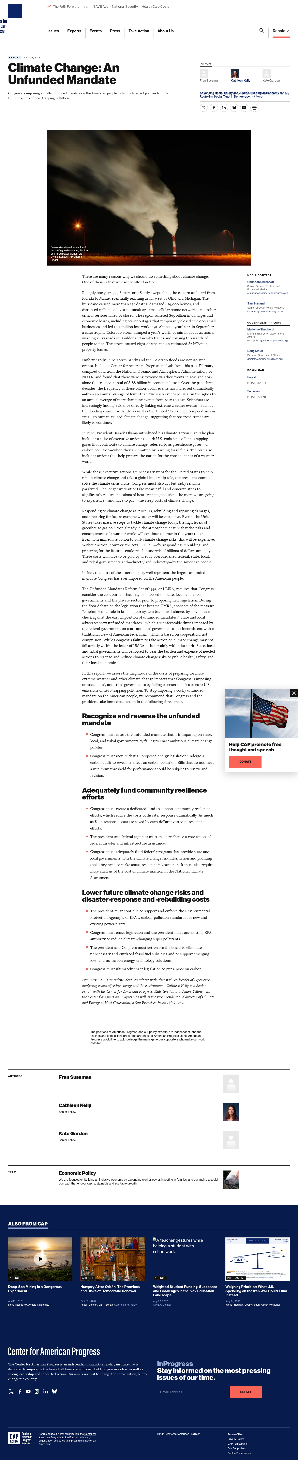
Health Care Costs (155, 6)
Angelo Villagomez (38, 1304)
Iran (86, 6)
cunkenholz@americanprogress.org (267, 293)
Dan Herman (106, 1304)
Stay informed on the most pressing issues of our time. (214, 1370)
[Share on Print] (254, 108)
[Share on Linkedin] (224, 108)
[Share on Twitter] (204, 108)
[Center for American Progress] (15, 19)
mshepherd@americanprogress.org (267, 340)
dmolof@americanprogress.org (265, 358)
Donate (279, 30)
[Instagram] (37, 1391)
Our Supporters (236, 1448)
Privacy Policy (236, 1439)
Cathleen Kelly (75, 1105)
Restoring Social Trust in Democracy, (225, 96)
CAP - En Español (238, 1443)
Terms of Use (235, 1434)
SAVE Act (100, 6)
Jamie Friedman (234, 1304)
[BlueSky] (54, 1391)
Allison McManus (270, 1304)
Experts (74, 31)
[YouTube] (28, 1391)
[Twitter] (11, 1391)
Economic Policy (77, 1173)
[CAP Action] (21, 1438)
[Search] (261, 33)
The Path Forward (66, 6)
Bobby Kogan (252, 1304)
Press (115, 31)
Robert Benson (88, 1304)
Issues (53, 31)
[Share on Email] (244, 108)
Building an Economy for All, (269, 93)
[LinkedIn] (45, 1391)
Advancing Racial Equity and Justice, (225, 93)
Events (96, 31)
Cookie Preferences (239, 1453)
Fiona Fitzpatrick (17, 1304)
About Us (166, 31)
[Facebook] (20, 1391)
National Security (125, 6)
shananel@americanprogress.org (266, 311)
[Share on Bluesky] (234, 108)
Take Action (139, 31)
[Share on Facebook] (214, 108)
